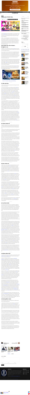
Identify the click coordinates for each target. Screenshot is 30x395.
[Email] (23, 373)
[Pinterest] (28, 370)
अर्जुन (6, 242)
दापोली (13, 91)
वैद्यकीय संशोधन (8, 282)
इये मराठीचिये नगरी (15, 13)
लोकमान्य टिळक (15, 198)
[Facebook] (23, 370)
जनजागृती (2, 274)
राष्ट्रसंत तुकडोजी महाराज (6, 293)
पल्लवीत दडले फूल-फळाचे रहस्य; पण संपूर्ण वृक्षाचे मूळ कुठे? (27, 58)
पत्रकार (2, 186)
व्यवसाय (5, 193)
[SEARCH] (28, 16)
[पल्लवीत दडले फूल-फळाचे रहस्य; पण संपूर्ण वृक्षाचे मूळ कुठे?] (23, 59)
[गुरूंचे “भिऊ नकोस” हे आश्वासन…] (23, 78)
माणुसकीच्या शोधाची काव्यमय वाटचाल (26, 36)
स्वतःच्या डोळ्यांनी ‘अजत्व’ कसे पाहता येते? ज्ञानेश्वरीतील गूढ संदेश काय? (26, 68)
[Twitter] (25, 370)
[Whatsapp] (26, 373)
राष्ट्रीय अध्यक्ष (6, 269)
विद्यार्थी (16, 87)
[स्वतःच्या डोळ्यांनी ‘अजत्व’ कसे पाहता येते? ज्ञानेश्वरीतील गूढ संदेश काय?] (23, 68)
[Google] (23, 372)
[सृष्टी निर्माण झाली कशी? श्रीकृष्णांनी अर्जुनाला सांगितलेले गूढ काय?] (23, 63)
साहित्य (4, 34)
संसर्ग (16, 271)
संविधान (10, 264)
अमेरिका (12, 225)
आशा (17, 145)
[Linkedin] (25, 372)
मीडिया (6, 62)
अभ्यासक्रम (6, 229)
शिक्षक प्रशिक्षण (3, 229)
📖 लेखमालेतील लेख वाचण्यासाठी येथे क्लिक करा (15, 9)
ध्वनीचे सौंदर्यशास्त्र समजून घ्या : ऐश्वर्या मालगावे (3, 351)
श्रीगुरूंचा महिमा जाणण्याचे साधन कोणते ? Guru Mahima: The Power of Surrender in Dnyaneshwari (27, 72)
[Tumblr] (26, 372)
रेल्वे (13, 240)
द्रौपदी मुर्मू (4, 33)
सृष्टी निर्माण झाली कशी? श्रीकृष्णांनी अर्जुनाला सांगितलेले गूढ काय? (27, 63)
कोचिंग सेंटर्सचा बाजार (15, 351)
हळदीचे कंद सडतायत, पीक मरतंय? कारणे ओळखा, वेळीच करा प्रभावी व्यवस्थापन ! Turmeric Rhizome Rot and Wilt (25, 30)
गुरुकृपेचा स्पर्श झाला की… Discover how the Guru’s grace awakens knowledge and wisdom (26, 82)
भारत (1, 240)
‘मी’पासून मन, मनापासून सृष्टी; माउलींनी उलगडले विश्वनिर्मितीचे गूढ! (27, 54)
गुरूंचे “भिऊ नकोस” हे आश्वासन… (26, 77)
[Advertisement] (10, 335)
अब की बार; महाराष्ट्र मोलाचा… (15, 343)
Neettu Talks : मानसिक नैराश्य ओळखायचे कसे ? (10, 351)
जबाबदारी (13, 188)
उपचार (12, 92)
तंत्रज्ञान (5, 93)
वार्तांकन (5, 179)
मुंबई (14, 48)
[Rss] (25, 373)
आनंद (14, 150)
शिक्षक (15, 95)
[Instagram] (26, 370)
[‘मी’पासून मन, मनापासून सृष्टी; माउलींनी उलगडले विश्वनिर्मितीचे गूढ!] (11, 75)
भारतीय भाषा (12, 194)
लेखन (1, 230)
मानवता (15, 173)
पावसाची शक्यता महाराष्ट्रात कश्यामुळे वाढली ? (6, 343)
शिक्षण (6, 34)
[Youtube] (28, 372)
